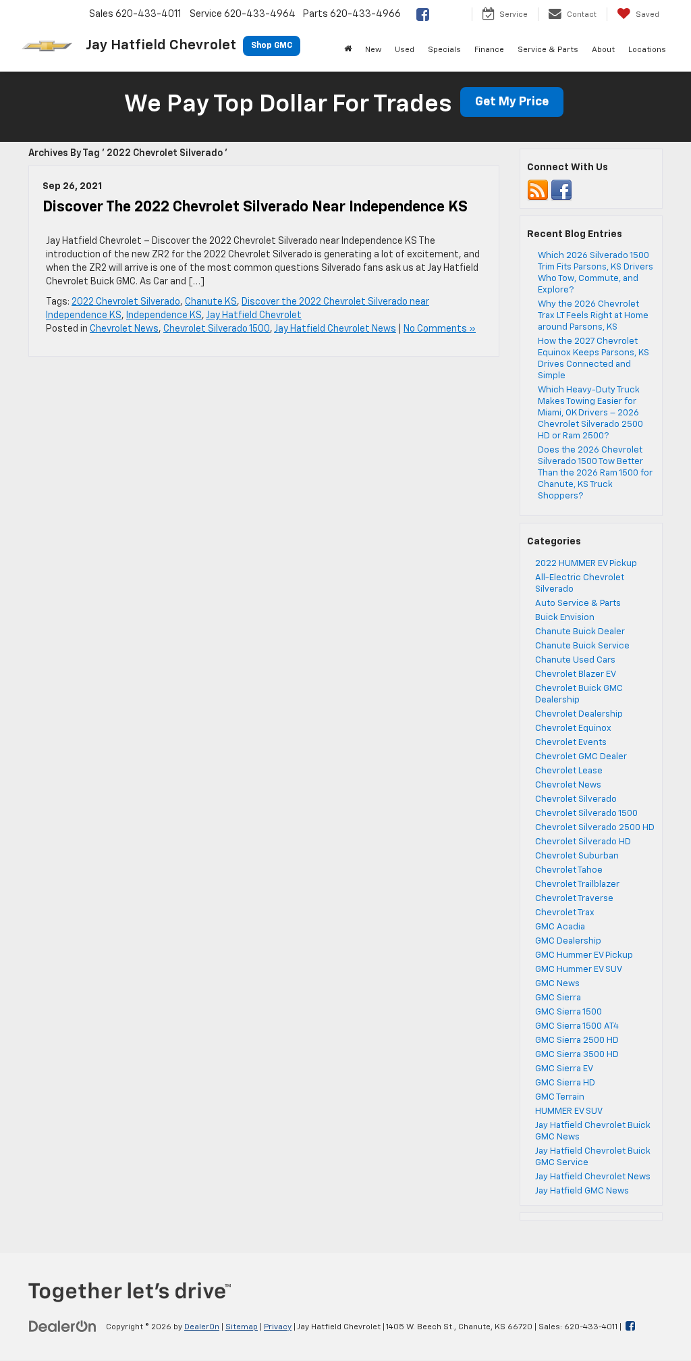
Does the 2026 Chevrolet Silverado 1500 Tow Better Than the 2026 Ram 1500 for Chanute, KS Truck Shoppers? (595, 473)
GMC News (557, 983)
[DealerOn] (62, 1326)
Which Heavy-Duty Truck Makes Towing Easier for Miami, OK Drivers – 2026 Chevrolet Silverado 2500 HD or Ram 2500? (590, 413)
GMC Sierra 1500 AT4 (577, 1026)
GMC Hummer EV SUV (578, 969)
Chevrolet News (124, 329)
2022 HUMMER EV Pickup (586, 563)
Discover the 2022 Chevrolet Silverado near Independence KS (255, 207)
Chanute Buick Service (582, 646)
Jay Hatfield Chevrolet (254, 315)
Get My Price (512, 102)
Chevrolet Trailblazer (577, 884)
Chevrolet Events (571, 742)
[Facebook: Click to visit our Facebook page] (427, 16)
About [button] (603, 50)
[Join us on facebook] (561, 190)
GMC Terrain (559, 1097)
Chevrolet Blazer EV (575, 674)
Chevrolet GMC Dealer (581, 756)
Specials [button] (444, 50)
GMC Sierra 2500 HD (577, 1040)
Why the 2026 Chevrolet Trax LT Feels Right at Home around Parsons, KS (593, 316)
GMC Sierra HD (565, 1083)
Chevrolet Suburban (577, 856)
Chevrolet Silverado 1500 (216, 329)
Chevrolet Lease (569, 771)
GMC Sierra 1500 (568, 1012)
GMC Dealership (568, 941)
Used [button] (404, 50)
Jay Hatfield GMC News (582, 1191)
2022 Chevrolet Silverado (126, 302)
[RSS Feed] (538, 190)
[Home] (347, 50)
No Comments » (440, 329)
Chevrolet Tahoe (569, 870)
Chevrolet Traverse (574, 898)
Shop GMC (271, 46)
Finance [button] (489, 50)
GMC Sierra (558, 998)
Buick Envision (565, 617)
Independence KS (164, 315)
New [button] (373, 50)
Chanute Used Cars (575, 660)
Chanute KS (211, 302)
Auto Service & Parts (578, 603)
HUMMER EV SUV (569, 1111)
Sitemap (241, 1327)
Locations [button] (647, 50)
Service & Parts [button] (548, 50)
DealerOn (201, 1327)
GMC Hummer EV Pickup (584, 955)
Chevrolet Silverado (576, 799)
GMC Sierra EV (564, 1068)
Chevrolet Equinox (573, 728)
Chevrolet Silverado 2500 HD (595, 827)
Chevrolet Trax (565, 912)
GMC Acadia (560, 927)
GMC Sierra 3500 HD (577, 1054)
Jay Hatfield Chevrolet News (335, 329)
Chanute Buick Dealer (580, 631)
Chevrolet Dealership (579, 714)
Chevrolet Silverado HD (583, 842)
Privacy (278, 1327)
